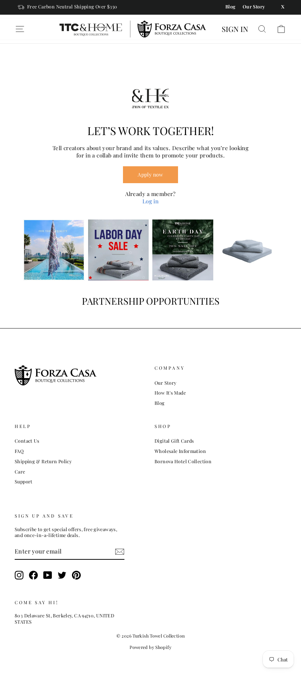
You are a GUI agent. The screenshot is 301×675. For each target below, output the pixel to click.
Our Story (165, 383)
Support (24, 481)
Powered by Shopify (150, 647)
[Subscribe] (119, 551)
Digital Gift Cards (174, 441)
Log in (150, 201)
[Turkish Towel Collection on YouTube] (47, 575)
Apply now (150, 174)
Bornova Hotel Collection (183, 461)
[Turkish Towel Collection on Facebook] (33, 575)
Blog (160, 403)
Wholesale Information (180, 451)
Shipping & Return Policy (43, 461)
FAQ (19, 451)
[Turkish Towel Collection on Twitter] (62, 575)
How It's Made (170, 392)
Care (20, 471)
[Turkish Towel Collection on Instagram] (19, 575)
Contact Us (27, 441)
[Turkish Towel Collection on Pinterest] (76, 575)
